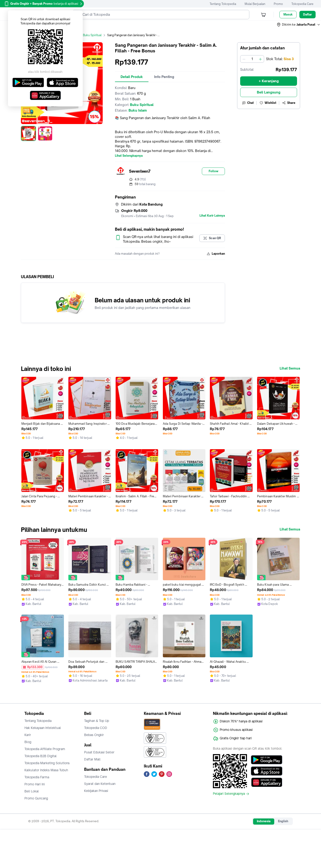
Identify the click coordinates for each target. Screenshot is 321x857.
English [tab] (283, 821)
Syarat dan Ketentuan (99, 784)
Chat (250, 103)
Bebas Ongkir (94, 735)
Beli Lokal (31, 791)
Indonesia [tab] (263, 821)
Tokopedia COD (95, 728)
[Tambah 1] (260, 59)
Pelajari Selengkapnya (229, 794)
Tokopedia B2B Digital (40, 756)
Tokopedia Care (302, 4)
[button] (298, 24)
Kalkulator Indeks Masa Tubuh (46, 770)
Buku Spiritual (92, 35)
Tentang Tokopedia (223, 4)
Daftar (307, 14)
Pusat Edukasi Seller (99, 752)
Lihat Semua (290, 368)
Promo (278, 4)
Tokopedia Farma (36, 777)
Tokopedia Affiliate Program (44, 749)
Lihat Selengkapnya (129, 155)
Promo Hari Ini (34, 784)
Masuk (288, 14)
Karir (27, 735)
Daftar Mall (92, 759)
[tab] (132, 77)
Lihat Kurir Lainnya (212, 215)
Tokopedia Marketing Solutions (47, 763)
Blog (27, 742)
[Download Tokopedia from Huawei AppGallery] (266, 782)
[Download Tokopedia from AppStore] (266, 771)
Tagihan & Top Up (96, 721)
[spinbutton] (252, 59)
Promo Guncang (36, 798)
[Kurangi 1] (244, 59)
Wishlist (270, 103)
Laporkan (218, 253)
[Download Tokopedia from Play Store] (266, 759)
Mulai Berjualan (255, 4)
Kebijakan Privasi (96, 791)
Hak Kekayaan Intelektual (42, 728)
